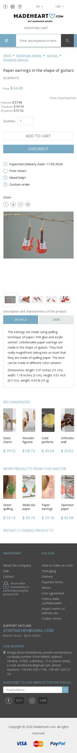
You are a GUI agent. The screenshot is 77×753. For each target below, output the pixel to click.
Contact (8, 576)
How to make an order (57, 565)
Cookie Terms (51, 618)
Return (46, 588)
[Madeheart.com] (38, 17)
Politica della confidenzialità (52, 601)
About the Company (17, 565)
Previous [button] (8, 420)
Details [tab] (21, 319)
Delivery (47, 576)
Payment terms (52, 582)
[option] (38, 250)
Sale (6, 571)
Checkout (38, 148)
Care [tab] (56, 319)
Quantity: (9, 121)
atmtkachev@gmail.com (28, 630)
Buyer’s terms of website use (53, 611)
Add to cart (38, 135)
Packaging (49, 571)
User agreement (53, 593)
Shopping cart (36, 28)
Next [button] (70, 420)
